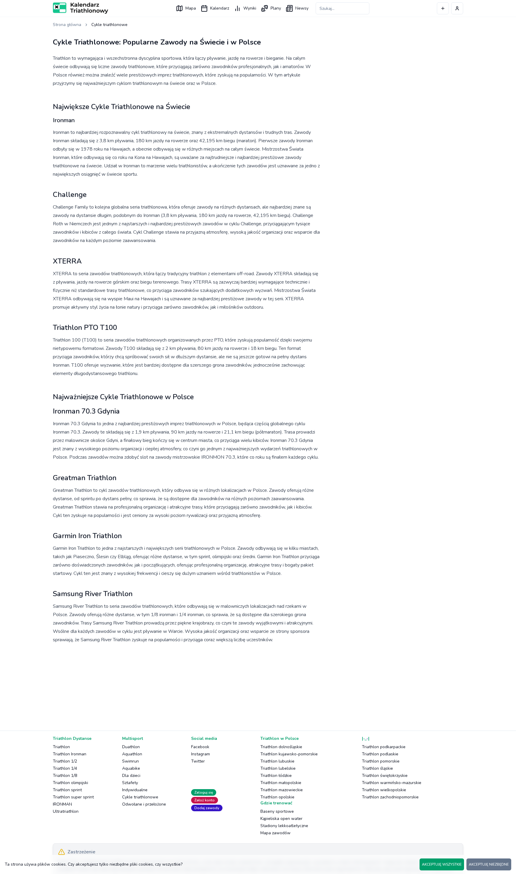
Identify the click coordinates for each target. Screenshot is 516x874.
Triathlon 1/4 (65, 768)
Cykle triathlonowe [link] (109, 24)
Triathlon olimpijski (70, 783)
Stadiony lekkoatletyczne (284, 826)
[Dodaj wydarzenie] (443, 8)
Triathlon (61, 747)
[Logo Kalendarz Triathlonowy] (80, 8)
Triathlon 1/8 (65, 775)
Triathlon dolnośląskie (281, 747)
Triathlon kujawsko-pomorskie (289, 754)
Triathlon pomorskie (381, 761)
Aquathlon (132, 754)
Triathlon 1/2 (65, 761)
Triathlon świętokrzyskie (385, 775)
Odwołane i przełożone (144, 804)
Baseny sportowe (277, 811)
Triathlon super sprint (73, 797)
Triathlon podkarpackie (384, 747)
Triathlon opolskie (277, 797)
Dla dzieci (131, 775)
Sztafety (130, 783)
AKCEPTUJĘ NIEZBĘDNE (489, 864)
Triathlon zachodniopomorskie (390, 797)
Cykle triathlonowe (140, 797)
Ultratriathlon (66, 811)
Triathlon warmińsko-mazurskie (391, 783)
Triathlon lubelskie (278, 768)
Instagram (200, 754)
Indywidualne (135, 790)
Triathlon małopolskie (280, 783)
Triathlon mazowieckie (281, 790)
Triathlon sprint (67, 790)
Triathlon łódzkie (276, 775)
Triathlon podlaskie (380, 754)
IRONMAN (62, 804)
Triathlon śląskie (377, 768)
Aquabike (131, 768)
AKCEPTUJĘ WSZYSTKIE (442, 864)
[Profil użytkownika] (457, 8)
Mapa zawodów (275, 833)
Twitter (198, 761)
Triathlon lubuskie (277, 761)
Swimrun (130, 761)
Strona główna (67, 24)
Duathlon (131, 747)
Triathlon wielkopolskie (384, 790)
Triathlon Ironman (69, 754)
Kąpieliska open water (281, 818)
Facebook (200, 747)
